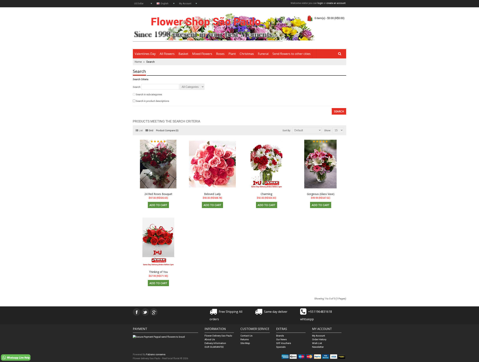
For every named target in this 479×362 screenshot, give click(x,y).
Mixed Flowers (202, 54)
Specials (281, 347)
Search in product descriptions (152, 101)
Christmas (247, 54)
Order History (319, 339)
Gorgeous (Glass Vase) (320, 194)
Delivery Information (215, 343)
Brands (280, 335)
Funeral (263, 54)
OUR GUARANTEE (214, 347)
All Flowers (167, 54)
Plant (232, 54)
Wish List (317, 343)
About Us (210, 339)
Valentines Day (145, 54)
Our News (281, 339)
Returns (244, 339)
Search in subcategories (149, 94)
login (320, 3)
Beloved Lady (212, 194)
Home (138, 61)
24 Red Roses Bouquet (158, 194)
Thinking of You (158, 272)
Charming (266, 194)
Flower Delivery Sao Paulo (218, 335)
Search (150, 61)
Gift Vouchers (283, 343)
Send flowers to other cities (291, 54)
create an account (336, 3)
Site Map (245, 343)
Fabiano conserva (155, 354)
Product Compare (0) (167, 130)
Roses (220, 54)
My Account (318, 335)
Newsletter (318, 347)
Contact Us (246, 335)
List (141, 130)
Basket (183, 54)
